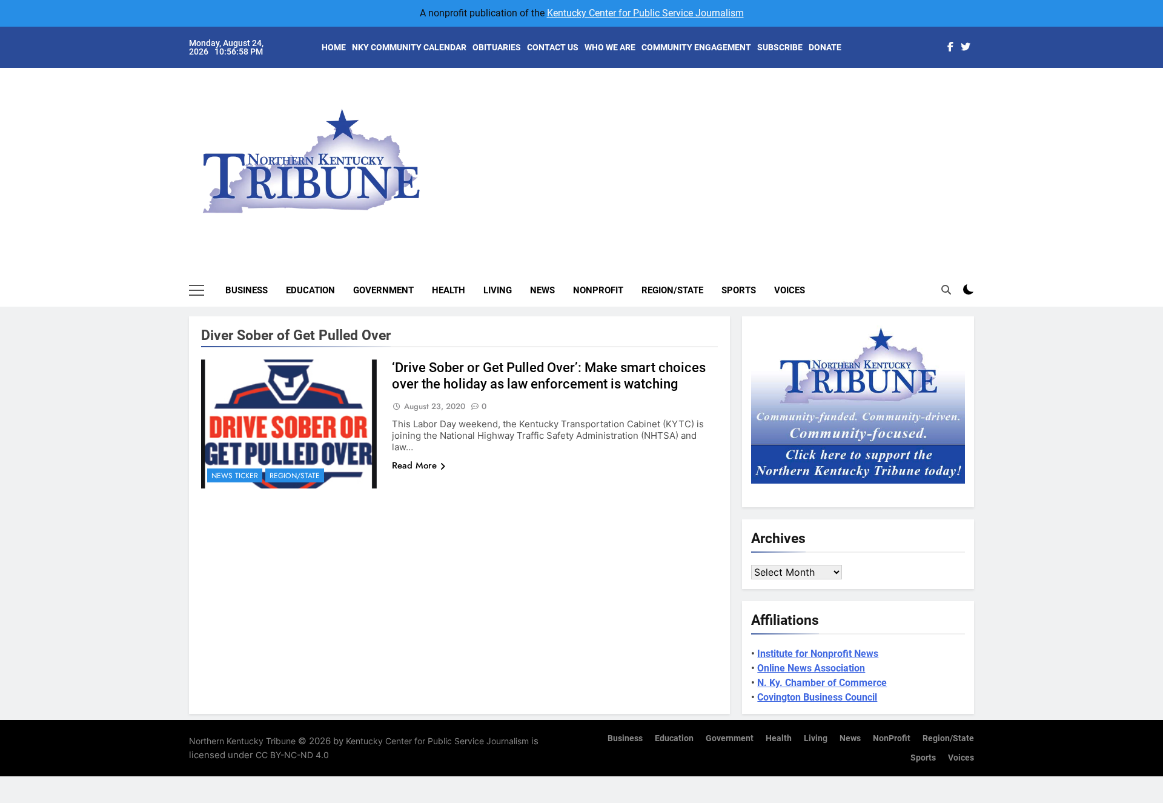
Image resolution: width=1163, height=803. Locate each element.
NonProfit (598, 290)
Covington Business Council (817, 697)
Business (246, 290)
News (542, 290)
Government (383, 290)
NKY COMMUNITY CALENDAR (409, 47)
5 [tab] (980, 164)
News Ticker (234, 475)
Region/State (672, 290)
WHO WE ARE (610, 47)
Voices (789, 290)
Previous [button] (979, 151)
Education (310, 290)
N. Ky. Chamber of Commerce (822, 682)
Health (448, 290)
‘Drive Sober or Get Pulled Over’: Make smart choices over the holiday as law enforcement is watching (549, 376)
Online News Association (811, 668)
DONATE (825, 47)
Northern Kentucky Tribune (242, 741)
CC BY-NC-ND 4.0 (292, 755)
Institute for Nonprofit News (817, 653)
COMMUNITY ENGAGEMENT (696, 47)
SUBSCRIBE (780, 47)
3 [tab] (980, 128)
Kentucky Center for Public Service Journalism (645, 13)
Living (497, 290)
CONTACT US (552, 47)
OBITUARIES (496, 47)
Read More (414, 465)
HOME (334, 47)
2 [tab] (980, 110)
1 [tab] (980, 91)
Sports (738, 290)
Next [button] (951, 151)
